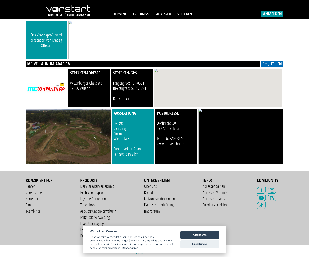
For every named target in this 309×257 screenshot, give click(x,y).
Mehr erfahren (130, 247)
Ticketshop (87, 205)
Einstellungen (199, 244)
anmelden (272, 14)
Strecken (184, 13)
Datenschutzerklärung (159, 205)
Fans (29, 205)
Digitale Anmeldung (93, 198)
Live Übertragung (92, 223)
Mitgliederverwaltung (95, 217)
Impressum (152, 211)
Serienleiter (34, 198)
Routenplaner (122, 98)
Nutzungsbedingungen (159, 198)
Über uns (150, 186)
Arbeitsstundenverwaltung (98, 211)
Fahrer (30, 186)
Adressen (163, 13)
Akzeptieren (200, 234)
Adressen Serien (214, 186)
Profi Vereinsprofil (93, 192)
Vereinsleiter (34, 192)
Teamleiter (33, 211)
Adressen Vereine (215, 192)
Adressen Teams (214, 198)
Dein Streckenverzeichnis (97, 186)
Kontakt (149, 192)
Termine (120, 13)
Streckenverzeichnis (216, 205)
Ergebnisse (141, 13)
